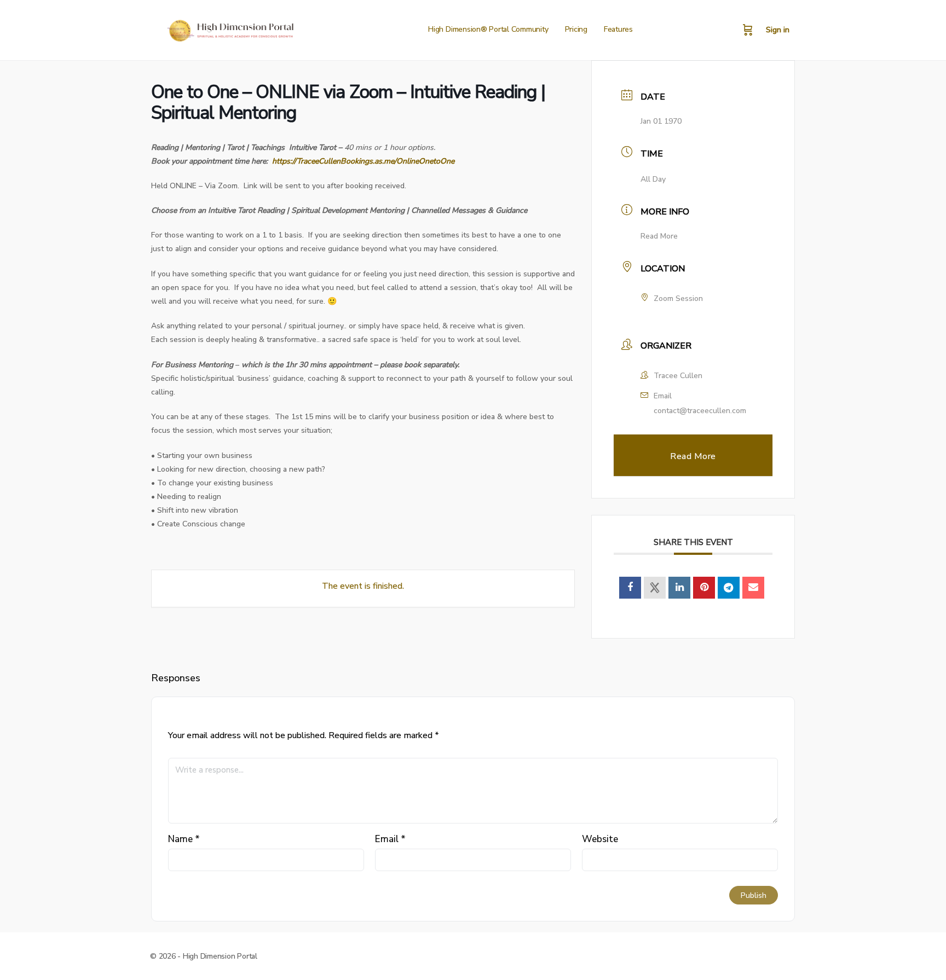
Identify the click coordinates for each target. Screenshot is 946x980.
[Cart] (748, 30)
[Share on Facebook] (630, 588)
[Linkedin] (679, 588)
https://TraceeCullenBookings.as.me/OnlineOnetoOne (363, 161)
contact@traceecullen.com (700, 410)
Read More (659, 236)
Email (390, 839)
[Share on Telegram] (729, 588)
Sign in (777, 30)
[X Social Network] (655, 588)
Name (184, 839)
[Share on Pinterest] (704, 588)
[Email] (753, 588)
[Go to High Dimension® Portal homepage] (229, 29)
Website (600, 839)
